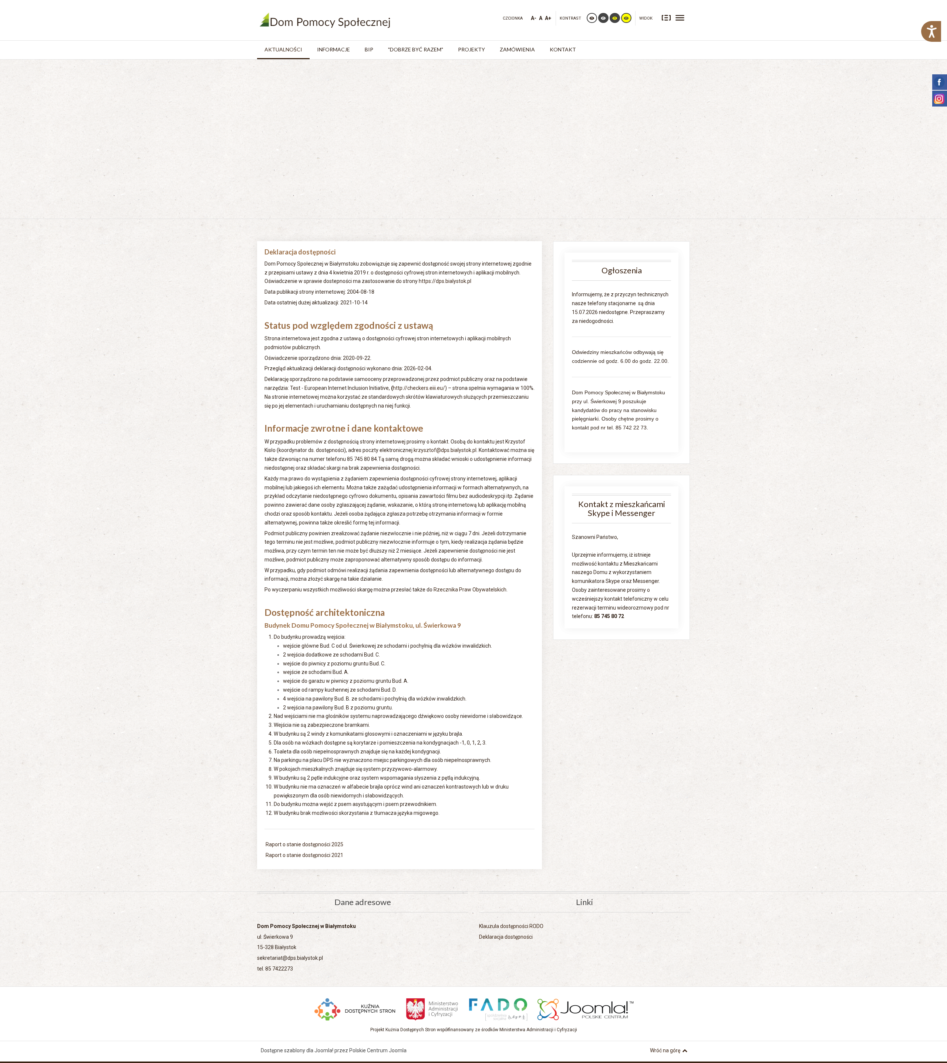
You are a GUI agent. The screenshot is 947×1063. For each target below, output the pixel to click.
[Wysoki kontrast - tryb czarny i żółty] (615, 18)
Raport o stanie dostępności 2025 (303, 844)
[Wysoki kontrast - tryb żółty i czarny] (626, 18)
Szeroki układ (680, 17)
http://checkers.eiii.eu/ (419, 388)
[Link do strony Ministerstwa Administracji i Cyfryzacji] (432, 1008)
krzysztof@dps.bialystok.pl (445, 450)
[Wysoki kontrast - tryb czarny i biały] (603, 18)
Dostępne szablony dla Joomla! (297, 1050)
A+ (548, 18)
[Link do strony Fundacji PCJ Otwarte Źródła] (585, 1008)
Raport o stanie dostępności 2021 (303, 855)
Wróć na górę (665, 1050)
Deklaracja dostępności (506, 937)
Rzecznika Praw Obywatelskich (470, 590)
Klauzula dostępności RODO (511, 926)
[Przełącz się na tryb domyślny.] (592, 18)
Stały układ (666, 17)
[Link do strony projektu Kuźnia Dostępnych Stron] (355, 1008)
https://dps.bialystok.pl (444, 281)
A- (533, 18)
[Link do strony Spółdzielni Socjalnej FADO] (498, 1008)
